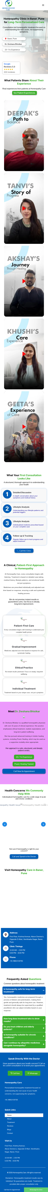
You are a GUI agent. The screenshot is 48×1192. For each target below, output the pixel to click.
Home (9, 1115)
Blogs (9, 1129)
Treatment (11, 1122)
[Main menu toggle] (43, 5)
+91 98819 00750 (11, 1100)
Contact (10, 1133)
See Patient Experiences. (25, 93)
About (9, 1119)
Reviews (10, 1126)
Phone (13, 957)
